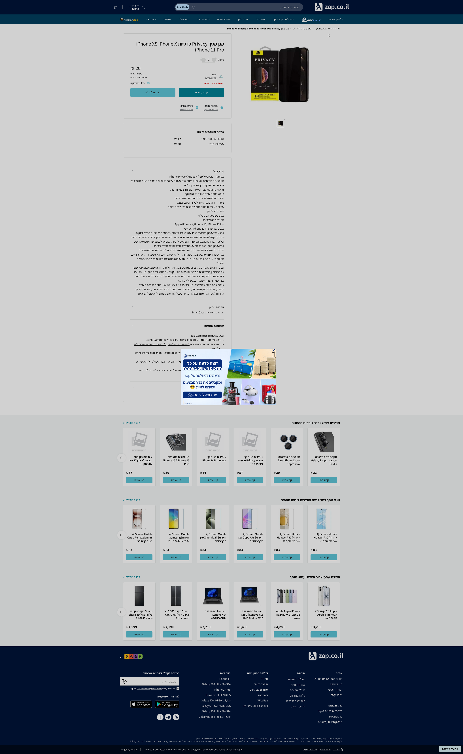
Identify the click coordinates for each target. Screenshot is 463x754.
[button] (274, 350)
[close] (274, 350)
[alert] (231, 377)
